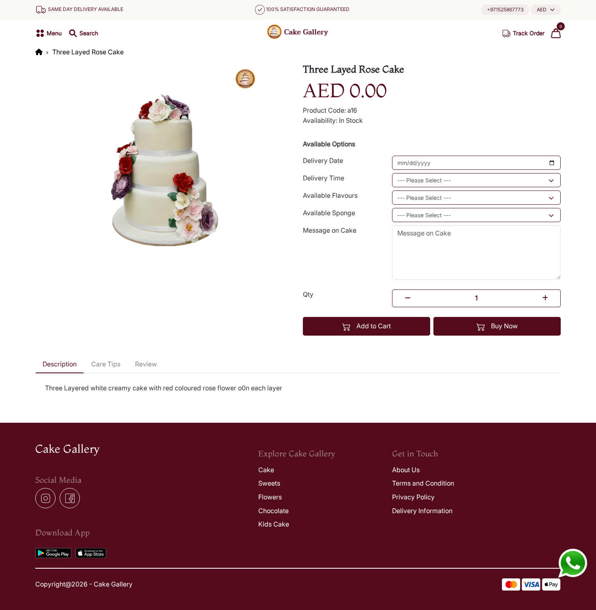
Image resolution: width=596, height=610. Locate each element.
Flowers (270, 497)
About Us (406, 470)
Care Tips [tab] (105, 364)
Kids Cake (273, 524)
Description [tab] (60, 364)
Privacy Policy (413, 497)
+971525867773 (505, 9)
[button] (546, 9)
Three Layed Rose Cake (88, 52)
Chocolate (273, 511)
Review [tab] (146, 364)
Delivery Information (422, 511)
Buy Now (503, 326)
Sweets (269, 483)
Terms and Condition (423, 483)
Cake (266, 470)
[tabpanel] (298, 388)
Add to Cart (373, 326)
